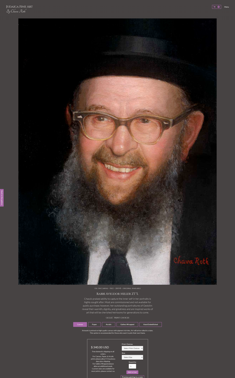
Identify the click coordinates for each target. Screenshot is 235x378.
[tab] (80, 324)
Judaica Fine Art (19, 7)
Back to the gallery (2, 198)
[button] (216, 7)
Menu (226, 7)
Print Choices (127, 344)
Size (123, 353)
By (15, 11)
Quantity (132, 362)
